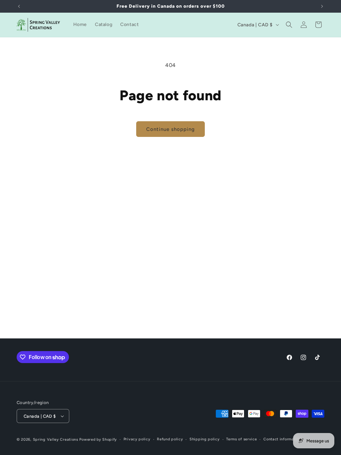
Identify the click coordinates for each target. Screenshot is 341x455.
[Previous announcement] (19, 6)
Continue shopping (170, 129)
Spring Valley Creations (55, 439)
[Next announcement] (322, 6)
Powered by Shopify (98, 439)
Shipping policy (204, 439)
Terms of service (241, 439)
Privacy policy (137, 439)
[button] (289, 24)
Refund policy (170, 439)
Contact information (282, 439)
